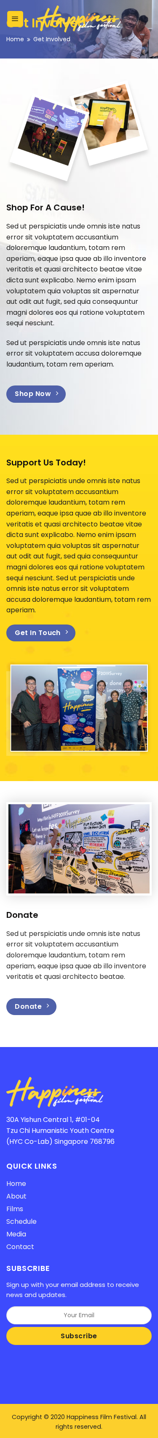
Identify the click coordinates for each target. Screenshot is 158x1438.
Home (15, 39)
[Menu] (15, 19)
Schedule (21, 1221)
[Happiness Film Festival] (79, 19)
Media (16, 1234)
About (16, 1196)
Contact (20, 1247)
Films (14, 1209)
